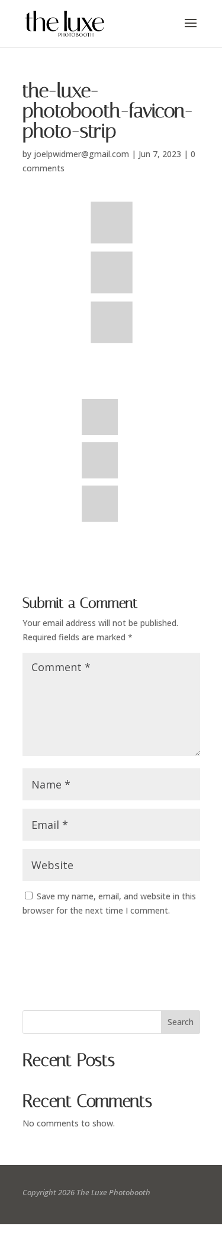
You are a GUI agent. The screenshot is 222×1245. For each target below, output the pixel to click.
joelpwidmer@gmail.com (81, 153)
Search (181, 1021)
